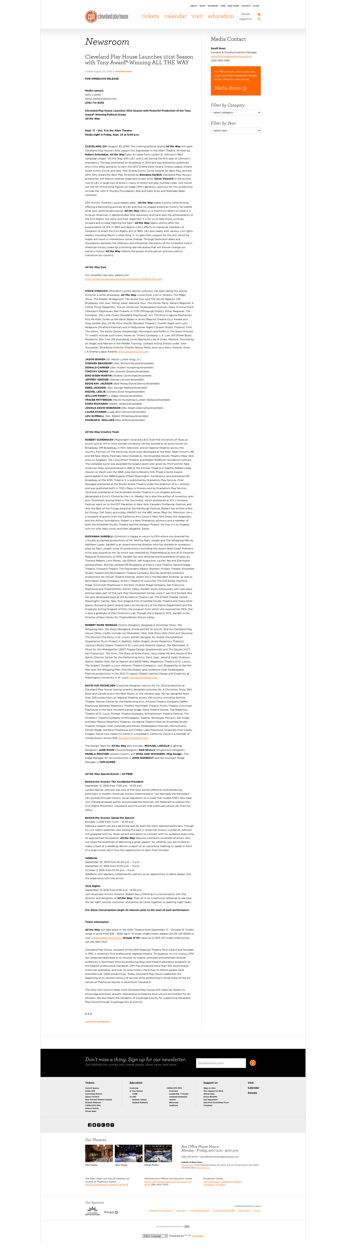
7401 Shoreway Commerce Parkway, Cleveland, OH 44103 (222, 1183)
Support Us (245, 18)
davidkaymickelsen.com (133, 738)
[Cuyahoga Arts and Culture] (92, 1213)
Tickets (150, 15)
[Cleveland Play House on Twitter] (94, 1126)
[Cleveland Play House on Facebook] (90, 1126)
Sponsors (213, 6)
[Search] (259, 19)
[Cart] (258, 15)
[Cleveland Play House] (106, 17)
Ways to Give (209, 1088)
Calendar (175, 15)
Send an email (187, 1165)
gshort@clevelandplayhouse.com (231, 56)
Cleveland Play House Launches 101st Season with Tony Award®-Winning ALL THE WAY (139, 59)
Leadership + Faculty (178, 1094)
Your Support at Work (213, 1091)
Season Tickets (92, 1108)
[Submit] (253, 1065)
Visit (197, 15)
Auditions (173, 1105)
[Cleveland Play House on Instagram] (99, 1126)
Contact (245, 6)
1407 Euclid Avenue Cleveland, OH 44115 (106, 1184)
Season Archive (92, 1097)
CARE (134, 1094)
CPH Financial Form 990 (224, 1210)
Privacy (257, 1210)
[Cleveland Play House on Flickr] (103, 1126)
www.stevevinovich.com (133, 351)
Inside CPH (90, 1091)
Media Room (244, 1210)
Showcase (173, 1102)
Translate (197, 1235)
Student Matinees (93, 1102)
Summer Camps (139, 1099)
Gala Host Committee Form (216, 1102)
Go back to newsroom (97, 1022)
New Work (233, 6)
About (193, 6)
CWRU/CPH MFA (93, 1105)
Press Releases (123, 71)
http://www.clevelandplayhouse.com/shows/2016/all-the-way (123, 279)
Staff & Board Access (199, 1210)
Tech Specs (181, 1210)
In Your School (136, 1091)
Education (221, 15)
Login (256, 6)
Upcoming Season (93, 1094)
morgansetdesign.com (144, 677)
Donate (245, 14)
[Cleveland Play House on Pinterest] (112, 1126)
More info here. (203, 1168)
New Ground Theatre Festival (98, 1099)
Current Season (92, 1088)
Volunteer (207, 1105)
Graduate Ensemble (178, 1097)
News (202, 6)
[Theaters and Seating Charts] (99, 1161)
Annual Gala (208, 1094)
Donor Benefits (210, 1097)
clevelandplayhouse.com (106, 937)
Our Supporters (210, 1099)
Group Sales (90, 1111)
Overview (134, 1088)
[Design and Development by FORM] (173, 1227)
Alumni (172, 1099)
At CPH (133, 1097)
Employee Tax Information (160, 1210)
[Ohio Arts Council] (111, 1213)
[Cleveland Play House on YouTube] (108, 1126)
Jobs (222, 6)
